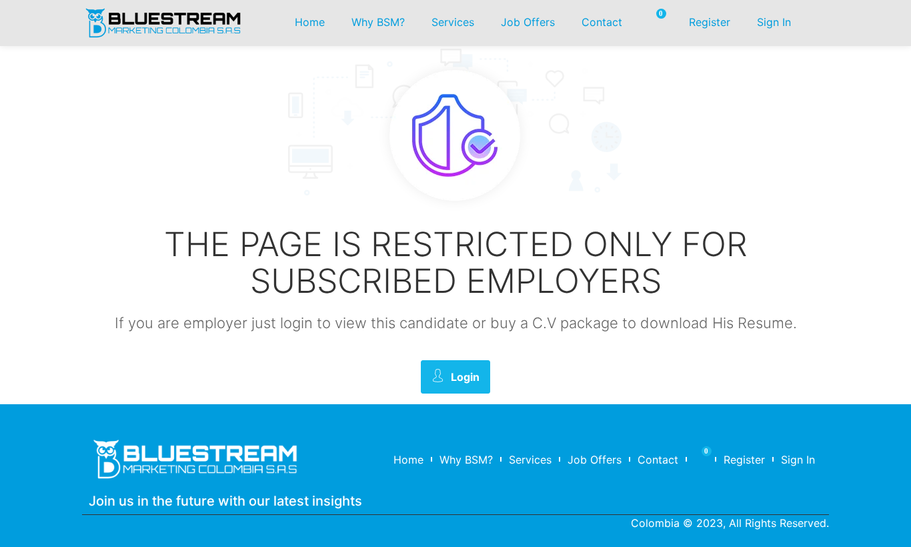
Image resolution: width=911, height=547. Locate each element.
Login (465, 377)
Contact (602, 22)
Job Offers (528, 22)
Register (709, 22)
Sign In (774, 22)
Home (310, 22)
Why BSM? (378, 22)
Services (452, 22)
